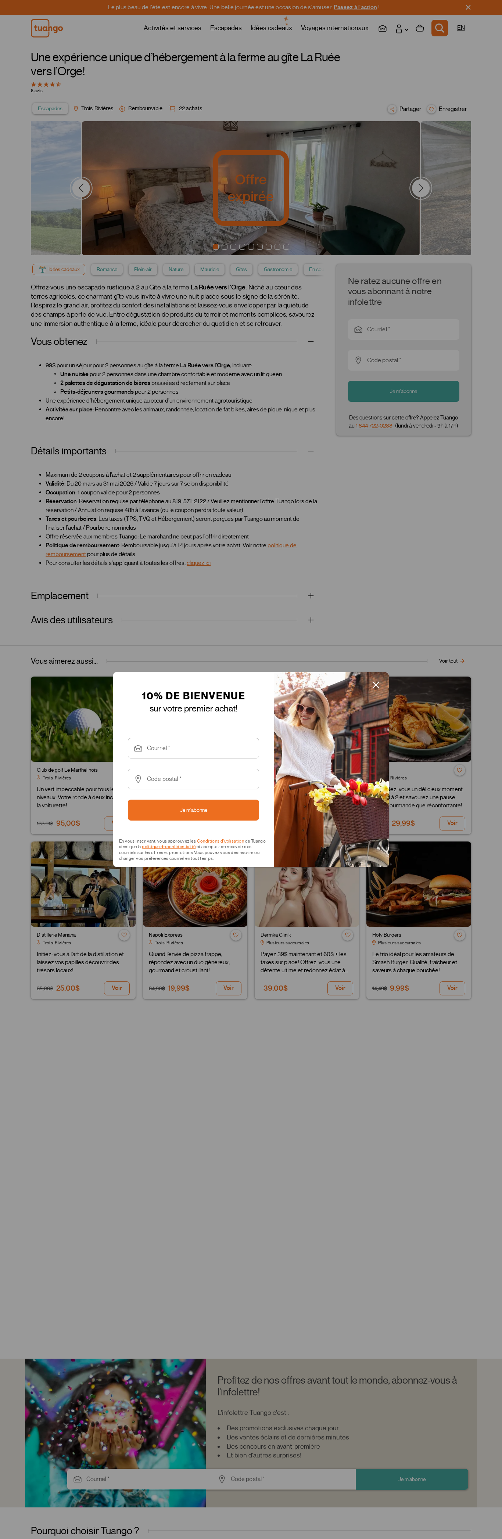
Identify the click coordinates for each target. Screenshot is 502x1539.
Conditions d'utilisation (220, 841)
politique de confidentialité (169, 846)
